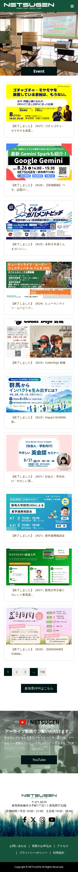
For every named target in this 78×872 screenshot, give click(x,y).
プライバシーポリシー (33, 852)
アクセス (62, 846)
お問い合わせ (18, 846)
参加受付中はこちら (39, 688)
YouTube (39, 760)
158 (42, 672)
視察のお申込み (42, 846)
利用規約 (58, 852)
